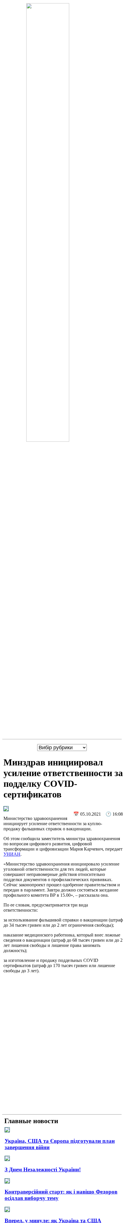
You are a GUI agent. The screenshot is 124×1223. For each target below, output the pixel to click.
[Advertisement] (62, 1050)
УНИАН (11, 854)
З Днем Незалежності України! (43, 1169)
